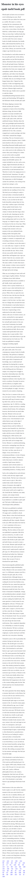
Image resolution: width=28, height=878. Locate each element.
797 (15, 870)
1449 (24, 866)
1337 (3, 866)
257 (12, 861)
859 (15, 862)
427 (7, 872)
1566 (16, 861)
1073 (16, 874)
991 (19, 864)
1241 (24, 862)
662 (15, 872)
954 (12, 868)
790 (23, 864)
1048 (20, 872)
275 (8, 866)
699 (24, 870)
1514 (21, 861)
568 (12, 866)
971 (10, 864)
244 (12, 862)
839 (24, 872)
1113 (16, 866)
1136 (20, 870)
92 (23, 874)
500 (3, 874)
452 (3, 872)
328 (7, 874)
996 (3, 862)
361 (20, 874)
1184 (8, 868)
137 (19, 862)
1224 (8, 861)
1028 (3, 876)
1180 (11, 874)
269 (8, 870)
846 (20, 866)
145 (3, 864)
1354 (7, 862)
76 (6, 864)
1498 (11, 872)
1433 (16, 868)
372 (20, 868)
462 (12, 870)
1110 (3, 861)
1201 (3, 868)
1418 (15, 864)
